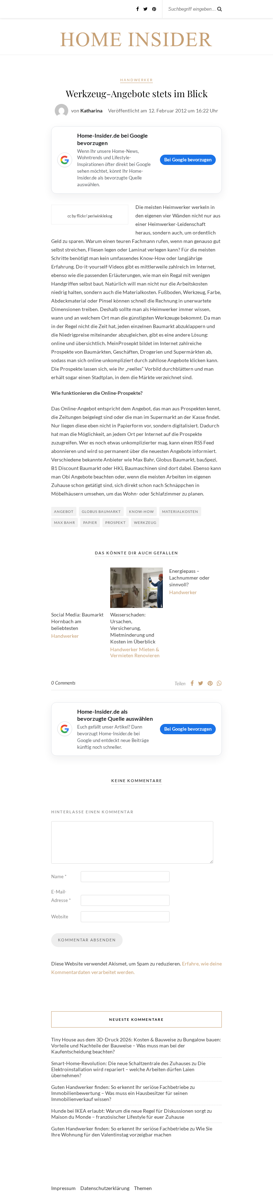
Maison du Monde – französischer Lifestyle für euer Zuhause (117, 1117)
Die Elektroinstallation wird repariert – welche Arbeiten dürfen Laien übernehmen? (128, 1069)
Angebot (64, 511)
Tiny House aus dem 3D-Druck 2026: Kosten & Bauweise (113, 1039)
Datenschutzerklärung (104, 1188)
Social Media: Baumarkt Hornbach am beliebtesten (77, 621)
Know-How (141, 511)
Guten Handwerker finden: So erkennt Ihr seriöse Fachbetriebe (120, 1087)
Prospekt (115, 522)
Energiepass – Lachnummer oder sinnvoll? (189, 577)
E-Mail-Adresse (61, 896)
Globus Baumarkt (101, 511)
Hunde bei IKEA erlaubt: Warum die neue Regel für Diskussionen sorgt (128, 1111)
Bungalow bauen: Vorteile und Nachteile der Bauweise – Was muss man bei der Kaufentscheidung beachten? (136, 1045)
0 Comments (63, 683)
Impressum (63, 1188)
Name (58, 876)
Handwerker (136, 80)
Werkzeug (145, 522)
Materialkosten (180, 511)
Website (59, 916)
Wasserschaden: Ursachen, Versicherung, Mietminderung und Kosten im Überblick (132, 627)
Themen (143, 1188)
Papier (90, 522)
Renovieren (147, 655)
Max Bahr (64, 522)
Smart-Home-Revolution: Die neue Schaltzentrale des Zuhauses (121, 1063)
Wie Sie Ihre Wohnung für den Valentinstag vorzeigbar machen (131, 1131)
